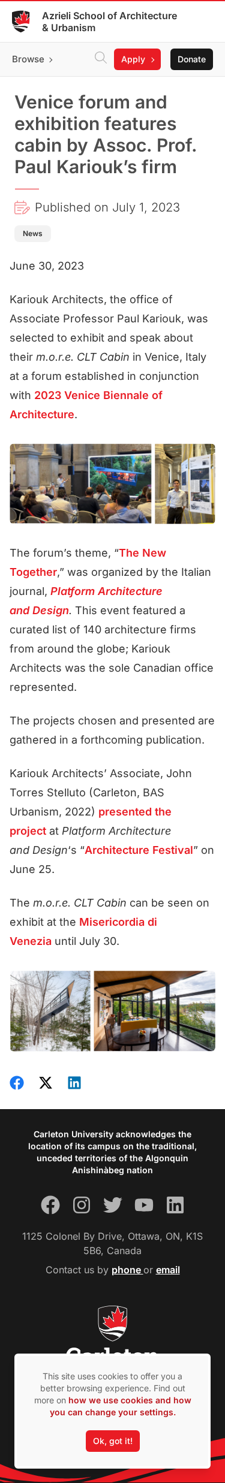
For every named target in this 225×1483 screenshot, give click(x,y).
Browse (28, 59)
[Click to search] (101, 59)
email (168, 1270)
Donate (192, 59)
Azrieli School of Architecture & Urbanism (109, 22)
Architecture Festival (139, 850)
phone (127, 1270)
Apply (133, 59)
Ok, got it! (113, 1441)
